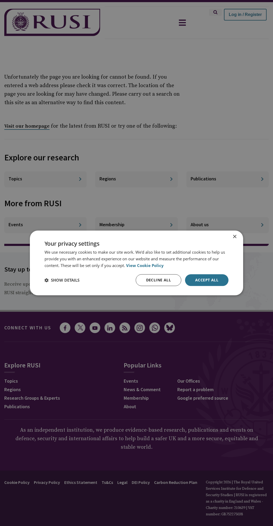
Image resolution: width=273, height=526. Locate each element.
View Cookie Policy (145, 265)
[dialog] (136, 262)
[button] (62, 280)
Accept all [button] (206, 279)
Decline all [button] (158, 279)
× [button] (234, 237)
